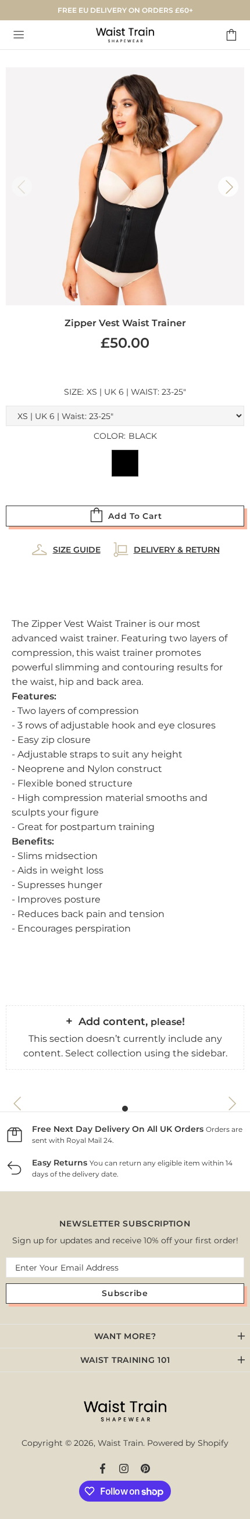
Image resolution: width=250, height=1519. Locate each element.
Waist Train (125, 35)
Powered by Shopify (187, 1443)
